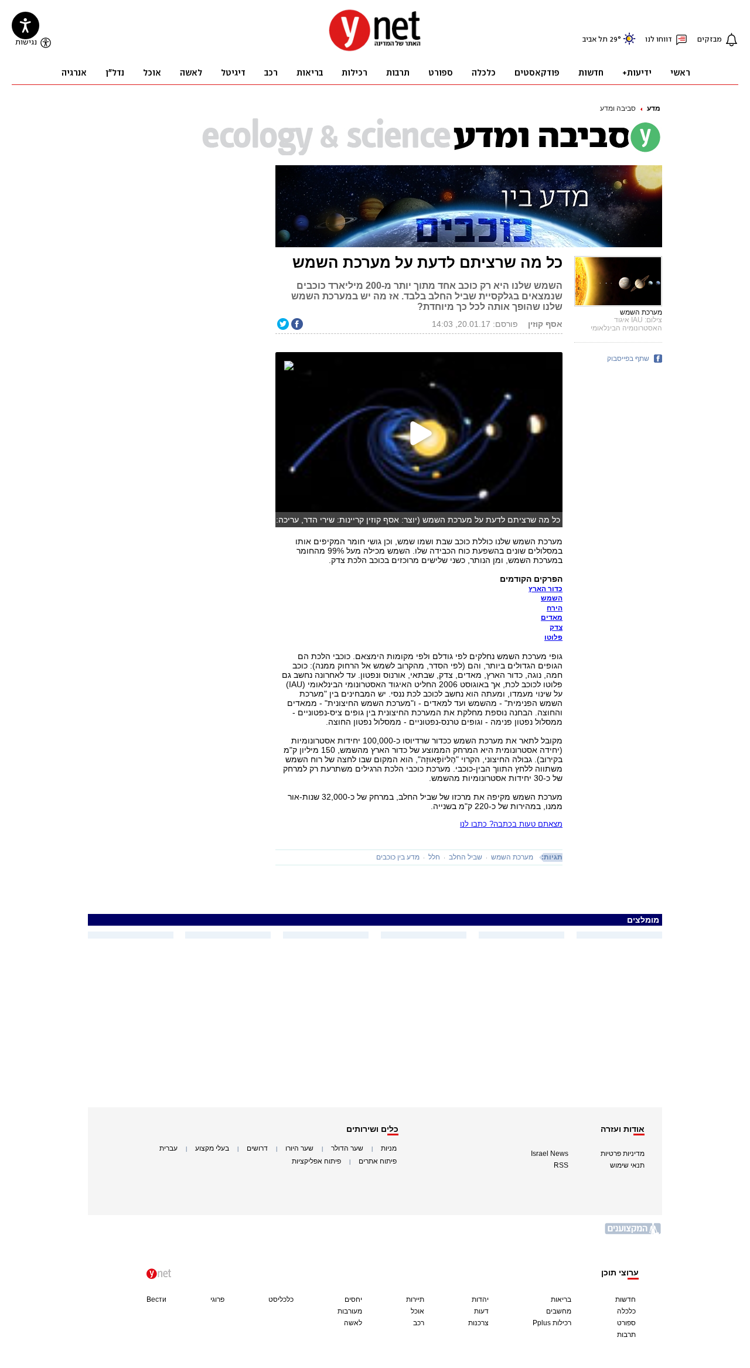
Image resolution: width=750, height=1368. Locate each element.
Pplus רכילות (552, 1323)
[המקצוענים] (633, 1233)
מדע (653, 108)
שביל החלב (465, 857)
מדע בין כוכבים (398, 857)
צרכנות (478, 1323)
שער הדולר (347, 1148)
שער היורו (299, 1148)
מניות (389, 1148)
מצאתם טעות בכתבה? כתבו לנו (511, 824)
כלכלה (626, 1311)
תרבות (626, 1335)
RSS (561, 1165)
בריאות (561, 1299)
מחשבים (558, 1311)
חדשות (625, 1299)
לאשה (353, 1323)
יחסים (353, 1299)
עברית (168, 1148)
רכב (418, 1323)
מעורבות (350, 1311)
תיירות (415, 1299)
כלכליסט (281, 1299)
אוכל (417, 1311)
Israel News (549, 1153)
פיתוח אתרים (378, 1161)
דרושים (257, 1148)
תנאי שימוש (627, 1165)
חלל (434, 857)
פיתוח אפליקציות (316, 1161)
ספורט (626, 1323)
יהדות (480, 1299)
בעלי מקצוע (212, 1148)
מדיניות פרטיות (623, 1153)
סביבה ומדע (618, 108)
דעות (481, 1311)
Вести (156, 1299)
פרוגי (217, 1299)
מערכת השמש (512, 857)
